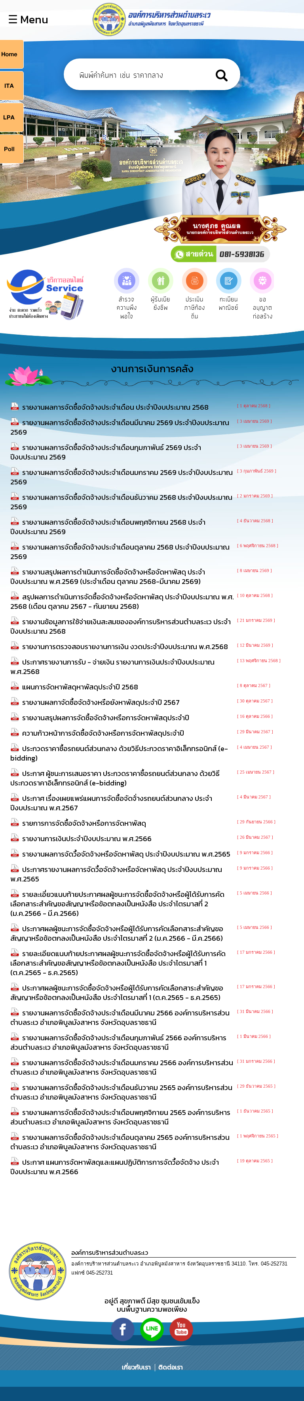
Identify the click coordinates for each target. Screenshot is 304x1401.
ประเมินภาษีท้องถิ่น (194, 308)
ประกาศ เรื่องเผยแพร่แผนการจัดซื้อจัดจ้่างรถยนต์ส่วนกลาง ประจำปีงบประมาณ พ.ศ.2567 (111, 803)
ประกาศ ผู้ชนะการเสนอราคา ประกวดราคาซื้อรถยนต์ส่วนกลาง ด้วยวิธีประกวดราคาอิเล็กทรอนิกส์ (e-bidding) (115, 778)
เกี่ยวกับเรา (137, 1367)
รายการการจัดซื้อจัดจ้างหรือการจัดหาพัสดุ (84, 823)
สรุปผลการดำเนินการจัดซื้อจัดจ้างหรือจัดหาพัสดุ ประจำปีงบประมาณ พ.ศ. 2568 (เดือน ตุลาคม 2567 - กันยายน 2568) (122, 601)
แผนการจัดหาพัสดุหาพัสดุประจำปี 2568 (80, 687)
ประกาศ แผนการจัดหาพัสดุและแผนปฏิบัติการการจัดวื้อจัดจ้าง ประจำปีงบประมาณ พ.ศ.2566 (114, 1167)
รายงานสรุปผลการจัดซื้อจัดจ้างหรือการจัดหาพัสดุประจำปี (105, 717)
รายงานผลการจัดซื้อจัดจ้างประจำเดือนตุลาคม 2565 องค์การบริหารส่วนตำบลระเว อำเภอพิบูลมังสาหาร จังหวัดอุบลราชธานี (120, 1142)
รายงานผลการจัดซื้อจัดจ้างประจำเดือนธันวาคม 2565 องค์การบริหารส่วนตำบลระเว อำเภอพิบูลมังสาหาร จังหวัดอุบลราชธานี (121, 1092)
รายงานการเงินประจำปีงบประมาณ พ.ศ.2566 (87, 838)
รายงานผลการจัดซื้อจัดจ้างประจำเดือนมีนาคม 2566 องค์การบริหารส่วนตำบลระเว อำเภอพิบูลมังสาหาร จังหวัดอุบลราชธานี (120, 1017)
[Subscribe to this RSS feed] (292, 397)
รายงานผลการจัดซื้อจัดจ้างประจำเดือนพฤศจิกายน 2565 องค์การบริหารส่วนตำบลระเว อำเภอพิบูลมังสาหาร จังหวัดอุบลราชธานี (120, 1117)
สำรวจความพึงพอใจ (127, 308)
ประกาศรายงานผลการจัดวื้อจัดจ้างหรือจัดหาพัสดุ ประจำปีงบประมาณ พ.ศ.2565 (116, 874)
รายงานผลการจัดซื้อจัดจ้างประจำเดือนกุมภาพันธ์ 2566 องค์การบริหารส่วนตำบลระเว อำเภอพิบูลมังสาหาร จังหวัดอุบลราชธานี (118, 1042)
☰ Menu (28, 19)
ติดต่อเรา (169, 1367)
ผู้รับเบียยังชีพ (160, 304)
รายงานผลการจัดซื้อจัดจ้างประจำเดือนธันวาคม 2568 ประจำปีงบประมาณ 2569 (121, 502)
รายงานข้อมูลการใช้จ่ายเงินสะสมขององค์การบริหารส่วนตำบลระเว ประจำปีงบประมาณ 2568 (120, 626)
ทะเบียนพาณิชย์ (228, 304)
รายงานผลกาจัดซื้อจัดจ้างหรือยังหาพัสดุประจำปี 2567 (101, 702)
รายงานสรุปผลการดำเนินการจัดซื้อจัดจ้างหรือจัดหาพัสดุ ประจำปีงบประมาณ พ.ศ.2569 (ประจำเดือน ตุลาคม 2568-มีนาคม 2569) (107, 577)
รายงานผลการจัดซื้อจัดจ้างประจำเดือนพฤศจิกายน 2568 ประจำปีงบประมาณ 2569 (107, 527)
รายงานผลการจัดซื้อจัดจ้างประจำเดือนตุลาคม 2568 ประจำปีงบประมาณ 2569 (120, 552)
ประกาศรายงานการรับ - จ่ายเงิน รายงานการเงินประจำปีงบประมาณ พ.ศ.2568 (112, 667)
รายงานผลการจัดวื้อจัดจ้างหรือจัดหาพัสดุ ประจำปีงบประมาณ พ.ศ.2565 (126, 854)
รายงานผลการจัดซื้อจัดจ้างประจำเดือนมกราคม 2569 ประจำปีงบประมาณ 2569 (121, 477)
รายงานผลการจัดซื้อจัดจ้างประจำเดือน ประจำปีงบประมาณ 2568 (115, 407)
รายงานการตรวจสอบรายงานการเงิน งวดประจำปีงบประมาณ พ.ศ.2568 (125, 646)
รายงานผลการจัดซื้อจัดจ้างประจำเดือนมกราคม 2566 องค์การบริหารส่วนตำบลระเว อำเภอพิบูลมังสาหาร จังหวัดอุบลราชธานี (121, 1067)
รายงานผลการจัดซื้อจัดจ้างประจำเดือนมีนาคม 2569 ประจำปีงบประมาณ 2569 (119, 427)
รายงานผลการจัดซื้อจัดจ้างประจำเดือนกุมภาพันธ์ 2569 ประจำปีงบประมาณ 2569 (105, 452)
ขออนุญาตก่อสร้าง (263, 308)
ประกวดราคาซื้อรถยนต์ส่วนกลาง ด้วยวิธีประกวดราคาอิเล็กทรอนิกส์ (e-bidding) (119, 753)
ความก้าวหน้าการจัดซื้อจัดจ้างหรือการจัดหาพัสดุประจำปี (103, 733)
